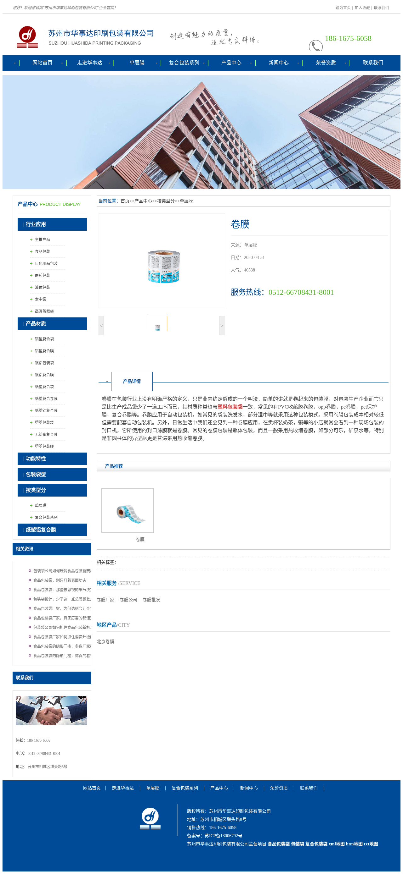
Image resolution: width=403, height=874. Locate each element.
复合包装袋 (316, 844)
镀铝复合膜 (44, 375)
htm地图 (354, 844)
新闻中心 (279, 62)
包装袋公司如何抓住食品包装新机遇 (63, 627)
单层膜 (137, 62)
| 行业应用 (34, 224)
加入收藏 (362, 8)
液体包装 (42, 287)
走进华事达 (89, 62)
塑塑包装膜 (44, 446)
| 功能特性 (34, 458)
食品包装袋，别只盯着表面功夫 (59, 580)
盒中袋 (40, 299)
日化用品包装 (46, 263)
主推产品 (42, 240)
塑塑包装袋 (44, 423)
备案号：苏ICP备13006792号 (214, 835)
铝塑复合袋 (44, 339)
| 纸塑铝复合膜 (39, 529)
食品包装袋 (279, 844)
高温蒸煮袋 (44, 311)
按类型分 (166, 201)
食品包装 (42, 252)
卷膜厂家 (105, 599)
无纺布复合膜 (46, 434)
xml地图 (337, 844)
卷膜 (140, 539)
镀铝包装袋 (44, 363)
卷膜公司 (128, 599)
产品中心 (231, 62)
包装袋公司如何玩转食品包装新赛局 (63, 571)
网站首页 (42, 62)
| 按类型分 (34, 490)
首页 (125, 201)
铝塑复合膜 (44, 351)
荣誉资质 (326, 62)
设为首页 (343, 8)
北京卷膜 (105, 641)
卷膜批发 (151, 599)
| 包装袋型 (34, 474)
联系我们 (381, 8)
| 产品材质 (34, 323)
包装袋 (297, 844)
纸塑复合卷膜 (46, 399)
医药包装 (42, 275)
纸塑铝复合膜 (46, 411)
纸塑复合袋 (44, 387)
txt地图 (371, 844)
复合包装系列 (184, 62)
